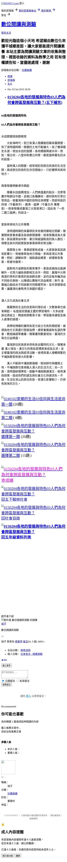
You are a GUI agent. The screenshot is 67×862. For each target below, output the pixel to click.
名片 (9, 84)
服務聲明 (33, 818)
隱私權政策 (55, 815)
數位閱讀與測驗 (18, 24)
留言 (25, 641)
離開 (18, 856)
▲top (4, 659)
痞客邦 (18, 641)
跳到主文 (6, 33)
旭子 (3, 623)
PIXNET (14, 815)
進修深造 (26, 650)
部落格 (11, 80)
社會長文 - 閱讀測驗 (32, 654)
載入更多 (6, 665)
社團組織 (27, 70)
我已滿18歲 (7, 856)
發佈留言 (6, 684)
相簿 (9, 76)
